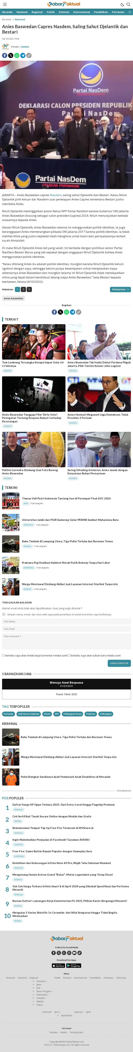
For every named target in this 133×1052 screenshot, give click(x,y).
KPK (57, 713)
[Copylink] (29, 55)
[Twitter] (10, 55)
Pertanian (8, 713)
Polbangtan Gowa (72, 713)
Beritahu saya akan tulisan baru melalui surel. (96, 655)
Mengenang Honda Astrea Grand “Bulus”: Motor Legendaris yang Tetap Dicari (62, 874)
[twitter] (59, 953)
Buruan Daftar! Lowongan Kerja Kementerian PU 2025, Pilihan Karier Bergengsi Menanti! (69, 900)
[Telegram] (22, 55)
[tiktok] (79, 953)
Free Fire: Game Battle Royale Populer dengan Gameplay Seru (52, 851)
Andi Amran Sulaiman (28, 713)
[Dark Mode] (122, 4)
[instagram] (69, 953)
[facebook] (53, 953)
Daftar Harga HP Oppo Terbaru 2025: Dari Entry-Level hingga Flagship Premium (63, 804)
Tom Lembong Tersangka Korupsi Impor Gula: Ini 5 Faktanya (33, 364)
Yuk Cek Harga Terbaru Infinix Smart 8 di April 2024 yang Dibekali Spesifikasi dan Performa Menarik (70, 888)
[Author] (5, 46)
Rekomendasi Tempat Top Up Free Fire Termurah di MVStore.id (53, 827)
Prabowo (90, 713)
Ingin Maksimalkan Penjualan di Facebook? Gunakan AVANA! (51, 839)
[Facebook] (4, 55)
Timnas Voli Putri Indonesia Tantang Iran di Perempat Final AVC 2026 (66, 498)
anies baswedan (13, 298)
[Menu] (4, 4)
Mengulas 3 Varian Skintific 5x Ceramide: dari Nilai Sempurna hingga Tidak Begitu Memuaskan (64, 914)
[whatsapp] (64, 953)
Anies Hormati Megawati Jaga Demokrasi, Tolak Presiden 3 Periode (98, 416)
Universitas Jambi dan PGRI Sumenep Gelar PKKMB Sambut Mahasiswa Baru (70, 519)
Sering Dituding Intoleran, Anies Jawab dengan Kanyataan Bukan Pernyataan (98, 471)
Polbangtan (106, 713)
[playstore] (73, 967)
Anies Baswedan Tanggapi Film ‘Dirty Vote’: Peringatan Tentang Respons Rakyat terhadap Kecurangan (31, 418)
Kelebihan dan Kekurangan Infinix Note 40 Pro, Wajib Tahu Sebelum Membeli (61, 863)
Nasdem (55, 195)
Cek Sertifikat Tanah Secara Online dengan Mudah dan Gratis (51, 816)
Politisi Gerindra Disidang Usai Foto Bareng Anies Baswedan (30, 471)
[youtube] (74, 953)
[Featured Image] (66, 188)
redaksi (24, 46)
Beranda (6, 19)
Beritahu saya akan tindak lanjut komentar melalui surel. (36, 655)
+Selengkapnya (123, 790)
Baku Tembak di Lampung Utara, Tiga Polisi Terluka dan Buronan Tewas (67, 541)
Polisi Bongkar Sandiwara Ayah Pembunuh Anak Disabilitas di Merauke (66, 776)
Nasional (20, 19)
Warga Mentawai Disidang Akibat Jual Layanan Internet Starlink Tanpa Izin (70, 584)
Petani (47, 713)
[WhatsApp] (16, 55)
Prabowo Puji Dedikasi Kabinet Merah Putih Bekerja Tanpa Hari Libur (66, 562)
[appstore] (58, 967)
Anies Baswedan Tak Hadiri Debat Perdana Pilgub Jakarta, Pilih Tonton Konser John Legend (99, 364)
